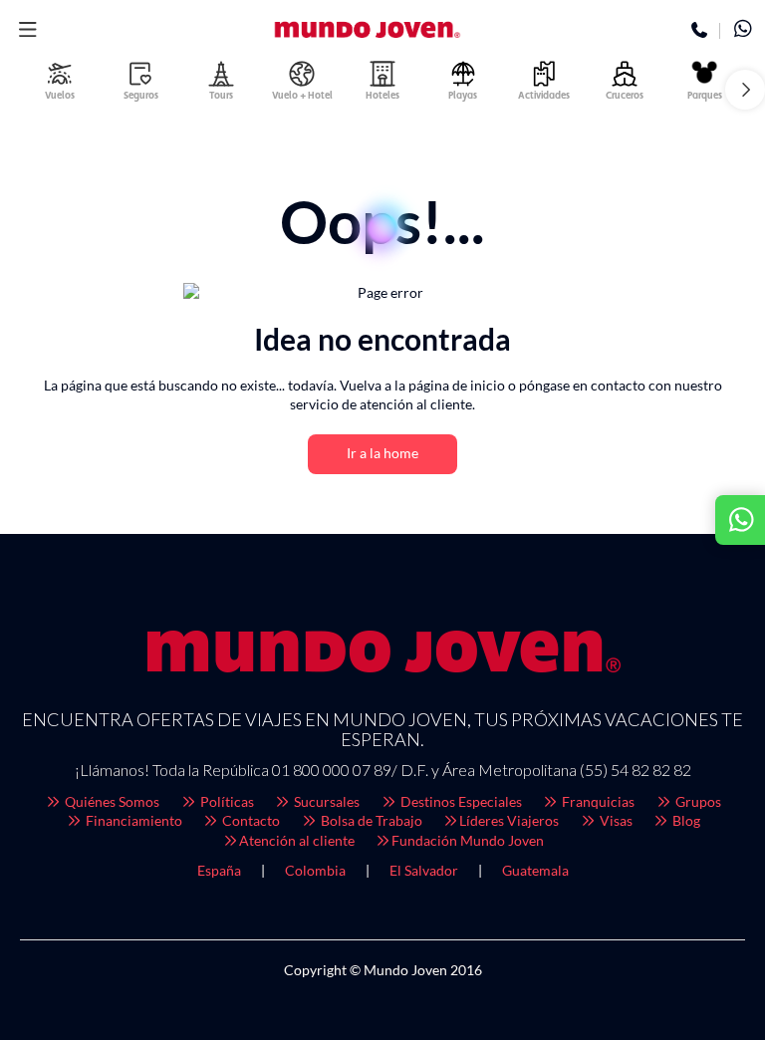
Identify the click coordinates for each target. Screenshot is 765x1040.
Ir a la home (382, 452)
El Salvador (423, 870)
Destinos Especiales (459, 801)
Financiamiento (132, 820)
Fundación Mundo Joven (467, 840)
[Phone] (699, 31)
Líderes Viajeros (509, 820)
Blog (684, 820)
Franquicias (597, 801)
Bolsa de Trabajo (370, 820)
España (219, 870)
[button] (27, 30)
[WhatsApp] (742, 31)
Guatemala (535, 870)
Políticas (225, 801)
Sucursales (325, 801)
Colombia (315, 870)
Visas (615, 820)
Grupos (696, 801)
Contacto (249, 820)
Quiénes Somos (110, 801)
